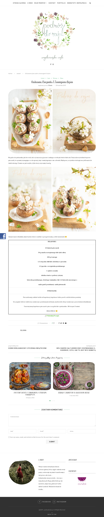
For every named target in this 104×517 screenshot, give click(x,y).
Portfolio (61, 3)
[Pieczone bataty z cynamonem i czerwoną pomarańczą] (30, 376)
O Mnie (30, 3)
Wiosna (55, 78)
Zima (61, 78)
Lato (48, 78)
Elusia (50, 85)
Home (10, 73)
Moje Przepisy (40, 3)
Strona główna (19, 3)
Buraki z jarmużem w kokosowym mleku (73, 393)
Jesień (19, 73)
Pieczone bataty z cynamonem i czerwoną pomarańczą (30, 394)
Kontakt (52, 3)
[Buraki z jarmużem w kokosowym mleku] (74, 376)
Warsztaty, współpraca (77, 3)
